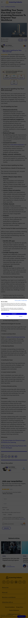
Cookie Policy (24, 300)
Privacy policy (18, 300)
